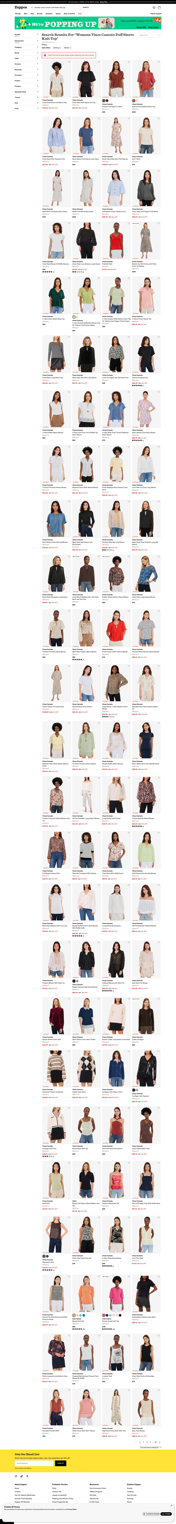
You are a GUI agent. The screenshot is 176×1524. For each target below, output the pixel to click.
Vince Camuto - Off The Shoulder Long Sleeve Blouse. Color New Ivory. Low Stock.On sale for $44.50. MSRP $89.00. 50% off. (86, 802)
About (17, 1488)
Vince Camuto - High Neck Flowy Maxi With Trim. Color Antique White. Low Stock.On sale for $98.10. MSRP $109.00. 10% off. (116, 1412)
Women (66, 48)
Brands (129, 1488)
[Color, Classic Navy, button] (47, 1256)
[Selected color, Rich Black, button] (74, 981)
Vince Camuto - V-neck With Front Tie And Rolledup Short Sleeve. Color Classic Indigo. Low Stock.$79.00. (116, 416)
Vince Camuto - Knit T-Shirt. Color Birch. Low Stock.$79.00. (146, 141)
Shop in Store (153, 27)
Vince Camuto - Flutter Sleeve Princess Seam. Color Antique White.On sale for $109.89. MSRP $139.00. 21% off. (56, 691)
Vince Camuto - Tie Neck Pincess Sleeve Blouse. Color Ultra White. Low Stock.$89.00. (56, 635)
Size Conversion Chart (98, 1488)
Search (86, 7)
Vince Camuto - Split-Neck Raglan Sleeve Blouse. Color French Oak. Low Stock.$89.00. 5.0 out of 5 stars (86, 635)
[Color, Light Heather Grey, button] (137, 1090)
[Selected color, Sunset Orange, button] (74, 1315)
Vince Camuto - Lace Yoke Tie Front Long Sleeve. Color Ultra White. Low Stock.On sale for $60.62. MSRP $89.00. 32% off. (146, 470)
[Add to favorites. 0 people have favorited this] (69, 62)
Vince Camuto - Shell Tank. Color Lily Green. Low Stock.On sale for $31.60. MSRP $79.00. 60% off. (56, 1186)
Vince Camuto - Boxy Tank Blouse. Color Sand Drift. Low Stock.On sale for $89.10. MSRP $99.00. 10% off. (146, 1412)
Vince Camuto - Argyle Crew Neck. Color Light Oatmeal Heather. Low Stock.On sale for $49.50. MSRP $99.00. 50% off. (86, 1076)
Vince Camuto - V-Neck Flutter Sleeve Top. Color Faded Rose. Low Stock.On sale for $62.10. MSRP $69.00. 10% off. (146, 304)
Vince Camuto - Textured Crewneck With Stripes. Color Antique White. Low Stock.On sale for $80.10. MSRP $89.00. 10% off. (86, 855)
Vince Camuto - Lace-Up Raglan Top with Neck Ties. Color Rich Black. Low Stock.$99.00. (116, 361)
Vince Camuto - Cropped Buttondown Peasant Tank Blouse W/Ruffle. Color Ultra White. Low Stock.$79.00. (86, 1359)
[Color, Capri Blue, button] (110, 1315)
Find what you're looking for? (149, 1447)
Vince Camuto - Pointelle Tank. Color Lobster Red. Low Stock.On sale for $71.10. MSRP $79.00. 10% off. (116, 247)
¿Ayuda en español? (59, 1495)
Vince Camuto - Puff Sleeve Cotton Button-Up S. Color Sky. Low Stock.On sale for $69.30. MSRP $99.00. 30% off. (116, 193)
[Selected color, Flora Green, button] (74, 317)
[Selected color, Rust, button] (103, 100)
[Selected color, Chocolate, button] (44, 1256)
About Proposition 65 (60, 1502)
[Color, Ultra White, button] (77, 317)
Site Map (93, 1495)
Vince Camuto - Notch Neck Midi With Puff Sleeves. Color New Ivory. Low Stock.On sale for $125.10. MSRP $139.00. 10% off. (116, 141)
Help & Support (156, 14)
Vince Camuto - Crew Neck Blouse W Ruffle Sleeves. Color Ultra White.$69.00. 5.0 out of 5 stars (56, 247)
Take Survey (94, 1499)
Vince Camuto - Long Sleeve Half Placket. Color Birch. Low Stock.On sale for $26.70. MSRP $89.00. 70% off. (116, 802)
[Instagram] (16, 1476)
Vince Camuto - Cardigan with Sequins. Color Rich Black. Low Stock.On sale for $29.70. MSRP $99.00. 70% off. (146, 1076)
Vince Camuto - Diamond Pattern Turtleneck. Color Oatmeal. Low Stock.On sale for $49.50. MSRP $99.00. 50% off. (56, 1076)
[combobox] (55, 8)
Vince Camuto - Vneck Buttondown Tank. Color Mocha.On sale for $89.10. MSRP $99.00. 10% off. (146, 1132)
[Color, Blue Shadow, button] (77, 981)
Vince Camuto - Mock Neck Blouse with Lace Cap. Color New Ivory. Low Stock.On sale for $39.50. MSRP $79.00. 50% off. (56, 910)
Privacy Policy (71, 1509)
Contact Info (56, 1492)
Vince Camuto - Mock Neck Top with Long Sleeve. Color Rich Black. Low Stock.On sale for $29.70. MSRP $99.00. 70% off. (86, 361)
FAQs (54, 1488)
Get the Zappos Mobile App (25, 1495)
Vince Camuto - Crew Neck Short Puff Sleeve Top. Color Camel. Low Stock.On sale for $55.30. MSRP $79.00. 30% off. (56, 86)
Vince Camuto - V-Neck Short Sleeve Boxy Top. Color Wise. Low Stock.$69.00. (56, 304)
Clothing (56, 48)
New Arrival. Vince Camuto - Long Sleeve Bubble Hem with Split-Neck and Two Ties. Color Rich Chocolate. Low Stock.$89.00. (86, 580)
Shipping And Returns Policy (62, 1499)
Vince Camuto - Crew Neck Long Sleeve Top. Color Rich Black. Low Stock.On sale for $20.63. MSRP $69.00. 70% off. (56, 361)
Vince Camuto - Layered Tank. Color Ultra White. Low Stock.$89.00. (116, 1359)
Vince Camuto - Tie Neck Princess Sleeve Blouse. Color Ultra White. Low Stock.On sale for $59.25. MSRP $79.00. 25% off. (56, 470)
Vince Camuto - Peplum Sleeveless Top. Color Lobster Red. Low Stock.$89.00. (116, 1186)
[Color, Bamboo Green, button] (83, 1315)
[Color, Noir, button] (120, 1315)
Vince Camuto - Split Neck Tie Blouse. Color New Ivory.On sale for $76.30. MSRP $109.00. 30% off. (146, 967)
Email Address (22, 1463)
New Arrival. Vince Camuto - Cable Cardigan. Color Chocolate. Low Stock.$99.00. (146, 1021)
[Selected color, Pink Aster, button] (103, 1315)
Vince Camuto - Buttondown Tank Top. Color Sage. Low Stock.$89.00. (86, 1132)
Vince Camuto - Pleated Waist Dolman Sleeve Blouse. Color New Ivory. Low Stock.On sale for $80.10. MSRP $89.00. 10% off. (146, 635)
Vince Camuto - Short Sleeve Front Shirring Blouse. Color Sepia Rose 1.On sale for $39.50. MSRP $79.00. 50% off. (56, 525)
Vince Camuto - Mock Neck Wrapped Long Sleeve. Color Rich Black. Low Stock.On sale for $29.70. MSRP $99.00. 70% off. (56, 580)
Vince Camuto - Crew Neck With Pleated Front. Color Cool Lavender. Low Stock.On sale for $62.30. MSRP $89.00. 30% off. (56, 141)
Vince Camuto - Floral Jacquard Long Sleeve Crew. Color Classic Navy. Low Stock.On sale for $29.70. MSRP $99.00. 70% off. (56, 1359)
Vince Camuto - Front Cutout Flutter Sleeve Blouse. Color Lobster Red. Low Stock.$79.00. (116, 635)
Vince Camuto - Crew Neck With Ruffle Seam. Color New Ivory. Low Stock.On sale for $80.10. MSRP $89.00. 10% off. (116, 855)
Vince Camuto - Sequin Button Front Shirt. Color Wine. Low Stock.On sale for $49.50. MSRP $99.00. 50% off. (56, 1021)
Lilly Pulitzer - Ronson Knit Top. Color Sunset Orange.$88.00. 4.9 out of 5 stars (86, 1302)
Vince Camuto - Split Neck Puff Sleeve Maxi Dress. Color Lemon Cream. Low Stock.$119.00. (56, 193)
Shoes (129, 1502)
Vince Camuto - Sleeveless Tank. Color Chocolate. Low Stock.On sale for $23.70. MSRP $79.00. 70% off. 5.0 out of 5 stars (56, 1243)
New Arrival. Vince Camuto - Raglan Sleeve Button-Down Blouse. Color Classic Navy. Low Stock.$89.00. (116, 580)
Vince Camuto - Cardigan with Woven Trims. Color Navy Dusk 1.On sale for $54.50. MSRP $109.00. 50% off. (116, 1076)
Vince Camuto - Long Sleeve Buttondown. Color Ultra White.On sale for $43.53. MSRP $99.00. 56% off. (116, 910)
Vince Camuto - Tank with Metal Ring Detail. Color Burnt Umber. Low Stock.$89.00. (116, 1132)
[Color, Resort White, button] (116, 1315)
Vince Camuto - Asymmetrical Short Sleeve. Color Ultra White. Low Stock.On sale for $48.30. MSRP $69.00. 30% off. (86, 691)
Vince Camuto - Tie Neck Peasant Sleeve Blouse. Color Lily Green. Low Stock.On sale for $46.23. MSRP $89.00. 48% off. (86, 747)
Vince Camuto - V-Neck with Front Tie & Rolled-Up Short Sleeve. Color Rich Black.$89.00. (86, 416)
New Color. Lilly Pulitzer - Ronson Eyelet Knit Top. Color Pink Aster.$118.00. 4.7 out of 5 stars (116, 1302)
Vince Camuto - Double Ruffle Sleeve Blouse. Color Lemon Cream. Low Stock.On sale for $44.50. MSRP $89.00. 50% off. (116, 747)
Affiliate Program (96, 1492)
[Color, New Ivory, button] (137, 100)
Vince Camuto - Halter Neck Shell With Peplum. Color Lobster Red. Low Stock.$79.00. (86, 1412)
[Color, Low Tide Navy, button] (107, 1315)
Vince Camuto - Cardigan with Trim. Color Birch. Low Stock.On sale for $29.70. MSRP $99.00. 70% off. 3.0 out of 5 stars (56, 1132)
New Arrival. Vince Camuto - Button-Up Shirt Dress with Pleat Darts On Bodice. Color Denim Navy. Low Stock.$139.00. (146, 247)
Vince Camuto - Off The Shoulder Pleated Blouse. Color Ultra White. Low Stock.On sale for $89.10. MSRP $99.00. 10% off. (146, 910)
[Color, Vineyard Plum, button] (107, 100)
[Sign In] (154, 8)
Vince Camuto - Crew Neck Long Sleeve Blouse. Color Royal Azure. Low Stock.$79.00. (146, 580)
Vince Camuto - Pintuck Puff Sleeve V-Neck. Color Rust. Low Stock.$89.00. (116, 86)
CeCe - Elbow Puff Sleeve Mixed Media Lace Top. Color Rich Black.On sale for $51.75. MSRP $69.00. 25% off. (86, 1186)
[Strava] (27, 1476)
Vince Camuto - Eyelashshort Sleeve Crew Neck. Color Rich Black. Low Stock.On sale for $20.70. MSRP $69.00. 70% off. (146, 1302)
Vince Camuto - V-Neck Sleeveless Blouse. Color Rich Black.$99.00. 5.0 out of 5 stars (116, 1243)
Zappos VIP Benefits (22, 1502)
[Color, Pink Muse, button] (113, 1315)
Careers (18, 1492)
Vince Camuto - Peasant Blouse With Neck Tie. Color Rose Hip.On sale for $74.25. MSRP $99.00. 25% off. (56, 967)
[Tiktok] (21, 1476)
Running (130, 1499)
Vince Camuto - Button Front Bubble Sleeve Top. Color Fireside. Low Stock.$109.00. (146, 86)
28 (155, 1442)
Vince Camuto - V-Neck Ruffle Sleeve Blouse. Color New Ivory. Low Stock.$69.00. (56, 416)
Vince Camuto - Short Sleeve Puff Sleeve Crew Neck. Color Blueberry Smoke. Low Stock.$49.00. (86, 141)
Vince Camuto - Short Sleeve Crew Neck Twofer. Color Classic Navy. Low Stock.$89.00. (86, 1021)
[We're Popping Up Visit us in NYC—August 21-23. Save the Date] (88, 23)
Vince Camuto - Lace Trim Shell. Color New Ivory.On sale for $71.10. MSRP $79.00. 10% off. (146, 1243)
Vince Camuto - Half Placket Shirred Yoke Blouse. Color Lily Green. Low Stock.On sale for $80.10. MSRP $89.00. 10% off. (146, 855)
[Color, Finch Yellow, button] (77, 1315)
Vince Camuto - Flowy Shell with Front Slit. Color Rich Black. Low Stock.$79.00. (86, 1243)
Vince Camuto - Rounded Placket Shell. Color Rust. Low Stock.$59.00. (56, 1412)
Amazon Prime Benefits (23, 1499)
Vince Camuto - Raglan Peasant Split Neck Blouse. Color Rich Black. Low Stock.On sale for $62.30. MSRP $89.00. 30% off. (86, 967)
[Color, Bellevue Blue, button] (80, 1315)
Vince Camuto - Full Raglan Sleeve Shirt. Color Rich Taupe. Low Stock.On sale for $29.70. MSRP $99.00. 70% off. (56, 855)
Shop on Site (141, 27)
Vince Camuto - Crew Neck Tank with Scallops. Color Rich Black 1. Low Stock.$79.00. (146, 1359)
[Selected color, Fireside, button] (133, 100)
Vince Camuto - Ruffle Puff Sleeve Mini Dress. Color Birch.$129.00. (86, 193)
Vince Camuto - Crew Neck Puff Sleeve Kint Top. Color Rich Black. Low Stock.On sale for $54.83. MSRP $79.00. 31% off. (86, 86)
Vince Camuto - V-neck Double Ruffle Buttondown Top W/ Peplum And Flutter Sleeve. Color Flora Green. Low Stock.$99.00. (86, 304)
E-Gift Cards (94, 1502)
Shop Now (104, 2)
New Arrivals (131, 1495)
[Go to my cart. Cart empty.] (159, 8)
